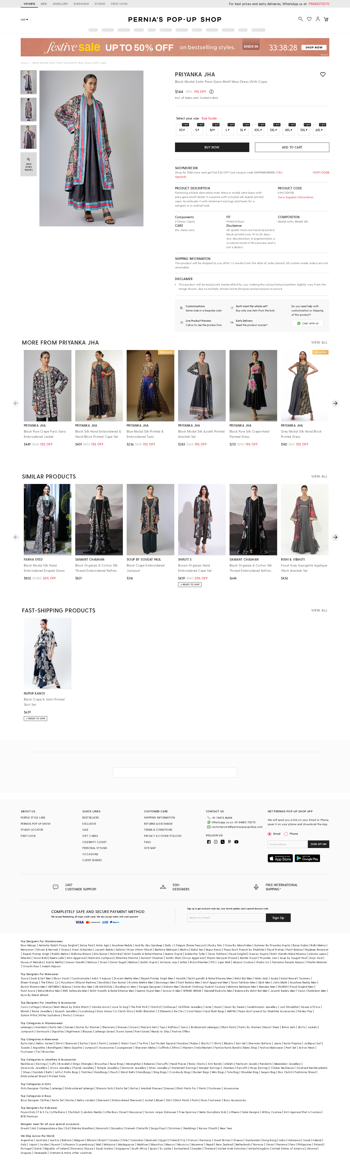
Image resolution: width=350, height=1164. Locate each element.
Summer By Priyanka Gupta (272, 945)
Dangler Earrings (209, 1067)
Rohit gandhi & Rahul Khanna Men (210, 978)
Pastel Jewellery (84, 1067)
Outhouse (169, 1006)
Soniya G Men (172, 990)
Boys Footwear (211, 1100)
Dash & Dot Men (41, 978)
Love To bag (120, 1006)
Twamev (304, 978)
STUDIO (100, 3)
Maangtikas (133, 1063)
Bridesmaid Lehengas (205, 1027)
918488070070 (319, 3)
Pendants (266, 1063)
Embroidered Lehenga (79, 1088)
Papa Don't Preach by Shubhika (244, 949)
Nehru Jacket (44, 1043)
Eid (67, 1128)
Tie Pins (143, 1043)
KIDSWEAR (81, 3)
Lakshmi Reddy (92, 1112)
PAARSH (283, 986)
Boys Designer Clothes (35, 1100)
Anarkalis (41, 1027)
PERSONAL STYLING (94, 847)
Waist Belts (127, 1072)
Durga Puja (158, 1128)
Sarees (69, 1027)
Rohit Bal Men (243, 978)
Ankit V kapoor (101, 978)
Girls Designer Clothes (35, 1088)
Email (276, 833)
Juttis (58, 1072)
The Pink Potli (139, 1006)
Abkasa (66, 986)
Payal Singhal (238, 953)
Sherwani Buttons (259, 1043)
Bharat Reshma (86, 982)
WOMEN (29, 3)
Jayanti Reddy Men (282, 990)
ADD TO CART (292, 147)
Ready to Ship (160, 1031)
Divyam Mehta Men (126, 978)
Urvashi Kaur (31, 966)
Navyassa (135, 1112)
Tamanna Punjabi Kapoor (288, 962)
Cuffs (52, 1063)
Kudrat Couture (215, 986)
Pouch (114, 1072)
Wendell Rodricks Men (218, 990)
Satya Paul (87, 945)
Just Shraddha (289, 1006)
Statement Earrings (183, 1067)
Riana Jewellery (42, 1011)
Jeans (277, 1043)
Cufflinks (164, 1047)
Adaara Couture (243, 962)
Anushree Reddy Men (303, 982)
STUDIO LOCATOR (32, 829)
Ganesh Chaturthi (136, 1128)
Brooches (48, 1051)
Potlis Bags (71, 1072)
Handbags (101, 1072)
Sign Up (278, 918)
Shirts (59, 1043)
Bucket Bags (201, 1072)
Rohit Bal (116, 953)
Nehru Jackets (86, 1100)
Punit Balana (294, 949)
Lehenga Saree (104, 1031)
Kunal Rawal (288, 978)
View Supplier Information (295, 197)
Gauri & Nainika (82, 949)
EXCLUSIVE (89, 823)
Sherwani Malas (145, 1047)
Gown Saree (124, 1031)
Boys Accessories (235, 1100)
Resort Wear (271, 1027)
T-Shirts (216, 1043)
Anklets (229, 1063)
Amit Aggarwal (76, 957)
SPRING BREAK (192, 990)
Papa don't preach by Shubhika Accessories (266, 1011)
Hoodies (182, 1043)
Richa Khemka (199, 962)
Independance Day (51, 1128)
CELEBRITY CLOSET (94, 841)
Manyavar (27, 949)
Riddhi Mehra (60, 953)
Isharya (47, 1006)
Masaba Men (267, 986)
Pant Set (291, 1047)
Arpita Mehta (54, 962)
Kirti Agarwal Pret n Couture (302, 1112)
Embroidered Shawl (33, 1076)
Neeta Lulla (57, 957)
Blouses (87, 1031)
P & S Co (43, 1112)
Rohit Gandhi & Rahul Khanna (143, 953)
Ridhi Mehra (318, 945)
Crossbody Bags (180, 1072)
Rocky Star (215, 945)
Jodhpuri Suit (312, 1043)
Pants (102, 1043)
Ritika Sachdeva (49, 1015)
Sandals (38, 1072)
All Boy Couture (272, 1112)
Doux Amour (105, 1011)
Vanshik (181, 978)
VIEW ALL (319, 342)
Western (187, 1047)
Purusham (67, 982)
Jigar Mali (223, 962)
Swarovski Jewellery (34, 1067)
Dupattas (58, 1031)
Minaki (25, 1011)
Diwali (25, 1128)
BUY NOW (212, 147)
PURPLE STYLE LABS (33, 817)
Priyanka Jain (268, 957)
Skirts (301, 1027)
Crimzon (78, 1015)
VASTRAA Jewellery (190, 1006)
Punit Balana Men (189, 982)
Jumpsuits (27, 1031)
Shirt (169, 1100)
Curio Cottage (30, 1006)
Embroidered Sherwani (127, 1100)
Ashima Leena (317, 953)
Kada (324, 1067)
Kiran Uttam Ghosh (139, 949)
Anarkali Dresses (151, 1088)
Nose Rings (117, 1063)
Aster (208, 1006)
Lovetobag (87, 1011)
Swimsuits (43, 1031)
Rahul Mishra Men (49, 990)
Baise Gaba (300, 945)
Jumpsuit (91, 1047)
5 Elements (165, 1011)
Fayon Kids (28, 1112)
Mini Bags (218, 1072)
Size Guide (209, 118)
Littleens (234, 1112)
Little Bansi (58, 1112)
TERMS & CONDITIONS (158, 829)
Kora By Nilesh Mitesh (34, 994)
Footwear (27, 1051)
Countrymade (80, 978)
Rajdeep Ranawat (317, 949)
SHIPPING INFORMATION (159, 817)
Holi (33, 1128)
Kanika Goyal (248, 957)
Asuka (274, 978)
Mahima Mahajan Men (242, 986)
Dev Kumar (119, 982)
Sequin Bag (268, 1072)
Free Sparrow (188, 1112)
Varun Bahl (40, 957)
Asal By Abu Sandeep (149, 945)
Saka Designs (250, 1112)
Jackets (312, 1027)
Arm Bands (215, 1063)
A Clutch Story (124, 1011)
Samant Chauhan (152, 957)
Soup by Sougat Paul (293, 957)
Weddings (189, 1128)
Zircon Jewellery (60, 1067)
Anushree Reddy (122, 945)
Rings (76, 1063)
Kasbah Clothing (192, 986)
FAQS (147, 841)
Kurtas (84, 1043)
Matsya (92, 962)
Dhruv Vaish (61, 978)
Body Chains (197, 1063)
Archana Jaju (168, 962)
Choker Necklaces (282, 1067)
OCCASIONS (90, 854)
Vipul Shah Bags (213, 1011)
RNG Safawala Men (75, 990)
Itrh (212, 962)
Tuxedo (25, 1047)
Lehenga (57, 1088)
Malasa (133, 962)
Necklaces (27, 1063)
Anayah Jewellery (66, 1011)
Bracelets (65, 1063)
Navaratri (102, 1128)
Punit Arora (28, 990)
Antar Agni (103, 945)
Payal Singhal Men (302, 986)
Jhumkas (228, 1067)
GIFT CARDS (90, 835)
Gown (134, 1027)
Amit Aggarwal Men (215, 982)
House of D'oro (310, 1006)
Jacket (149, 1100)
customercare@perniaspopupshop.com (237, 826)
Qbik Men (264, 982)
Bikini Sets (288, 1027)
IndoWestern (203, 1047)
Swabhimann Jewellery (262, 1006)
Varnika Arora (100, 1006)
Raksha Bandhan (83, 1128)
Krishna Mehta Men (141, 982)
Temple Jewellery (108, 1067)
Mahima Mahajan (166, 949)
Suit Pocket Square (163, 1043)
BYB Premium (29, 1116)
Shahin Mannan (317, 962)
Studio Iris (262, 962)
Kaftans (173, 1027)
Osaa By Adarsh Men (238, 945)
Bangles (87, 1063)
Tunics (184, 1027)
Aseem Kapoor (51, 966)
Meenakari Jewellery (287, 1063)
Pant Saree (142, 1031)
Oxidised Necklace (308, 1067)
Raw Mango (28, 945)
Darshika (104, 982)
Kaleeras (149, 1063)
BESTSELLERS (90, 817)
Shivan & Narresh (47, 949)
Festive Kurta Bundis (228, 1047)
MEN (44, 3)
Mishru (184, 949)
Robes (194, 1043)
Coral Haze (193, 1011)
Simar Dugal (118, 962)
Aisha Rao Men (83, 986)
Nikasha (26, 957)
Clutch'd (155, 1006)
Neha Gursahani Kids (213, 1112)
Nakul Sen (197, 949)
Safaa (183, 962)
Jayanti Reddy (104, 949)
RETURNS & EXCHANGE (158, 823)
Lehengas (27, 1027)
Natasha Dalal (48, 945)
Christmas (174, 1128)
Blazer (160, 1100)
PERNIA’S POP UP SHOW (35, 823)
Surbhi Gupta (149, 962)
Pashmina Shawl (305, 1072)
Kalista (120, 949)
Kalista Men (171, 986)
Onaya (65, 949)
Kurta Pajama (293, 1043)
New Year (226, 1128)
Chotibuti (74, 1112)
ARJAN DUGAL (104, 986)
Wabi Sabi (261, 978)
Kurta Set (122, 1088)
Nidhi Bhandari (145, 1011)
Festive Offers (181, 1031)
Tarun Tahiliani (217, 953)
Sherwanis (109, 1027)
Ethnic (176, 1047)
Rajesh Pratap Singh (36, 953)
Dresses (123, 1027)
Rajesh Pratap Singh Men (157, 978)
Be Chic (179, 1011)
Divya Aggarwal (193, 957)
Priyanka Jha (195, 74)
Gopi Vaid (316, 957)
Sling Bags (160, 1072)
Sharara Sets (148, 1027)
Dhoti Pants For (186, 1088)
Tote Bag (233, 1072)
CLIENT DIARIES (92, 860)
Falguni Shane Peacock (191, 945)
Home (25, 62)
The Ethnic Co (50, 982)
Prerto (67, 1015)
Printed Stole (57, 1076)
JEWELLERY (60, 3)
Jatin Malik (280, 982)
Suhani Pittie (29, 1015)
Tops (163, 1027)
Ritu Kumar (101, 953)
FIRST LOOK (119, 3)
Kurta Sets (56, 1027)
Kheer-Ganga (29, 982)
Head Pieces (178, 1063)
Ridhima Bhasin (81, 953)
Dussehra (117, 1128)
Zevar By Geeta (234, 1006)
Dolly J (169, 945)
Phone (294, 833)
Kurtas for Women (88, 1027)
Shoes (27, 1072)
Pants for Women (250, 1027)
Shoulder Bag (250, 1072)
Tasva (24, 978)
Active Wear (307, 1047)
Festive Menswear (271, 1047)
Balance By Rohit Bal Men (251, 990)
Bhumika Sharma (127, 957)
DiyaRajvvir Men (125, 986)
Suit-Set (241, 1043)
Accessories (106, 1047)
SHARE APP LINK (319, 844)
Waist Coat (128, 1043)
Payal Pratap (275, 949)
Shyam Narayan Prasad (222, 957)
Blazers (228, 1043)
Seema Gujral (173, 953)
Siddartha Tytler (195, 953)
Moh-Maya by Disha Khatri (71, 1006)
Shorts (205, 1043)
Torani (104, 962)
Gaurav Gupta (258, 953)
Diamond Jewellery (134, 1067)
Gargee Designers (150, 986)
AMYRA (231, 1011)
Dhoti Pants (228, 1027)
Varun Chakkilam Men (312, 990)
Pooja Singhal (68, 945)
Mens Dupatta (73, 1047)
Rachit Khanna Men (33, 986)
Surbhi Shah (173, 957)
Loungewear (125, 1047)
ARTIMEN (53, 986)
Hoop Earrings (259, 1067)
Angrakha (39, 1047)
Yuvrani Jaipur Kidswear (161, 1112)
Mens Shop (250, 1047)
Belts (49, 1072)
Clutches (86, 1072)
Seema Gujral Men (148, 990)
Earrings (41, 1063)
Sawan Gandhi (75, 962)
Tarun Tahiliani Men (243, 982)
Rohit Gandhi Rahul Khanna (288, 953)
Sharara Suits (105, 1088)
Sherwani (71, 1043)
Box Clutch (285, 1072)
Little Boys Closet (116, 1112)
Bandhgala (55, 1047)
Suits (93, 1043)
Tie (38, 1051)
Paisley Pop (305, 1011)
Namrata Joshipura (101, 957)
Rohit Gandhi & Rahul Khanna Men (112, 990)
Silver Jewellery (159, 1067)
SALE (85, 829)
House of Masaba (32, 962)
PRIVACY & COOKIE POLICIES (162, 835)
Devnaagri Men (165, 982)
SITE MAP (150, 847)
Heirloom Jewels (246, 1063)
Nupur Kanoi (213, 949)
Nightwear (73, 1031)
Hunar (218, 1006)
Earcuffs (162, 1063)
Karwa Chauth (208, 1128)
